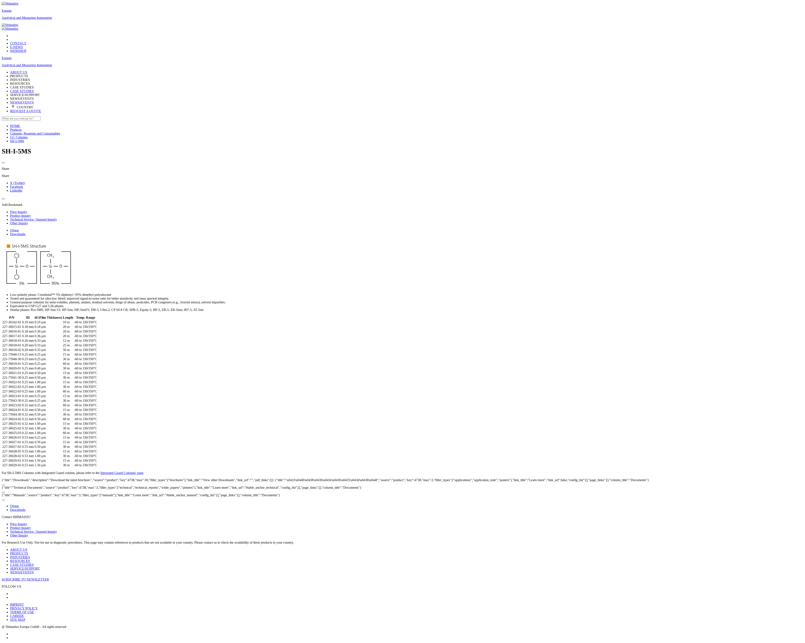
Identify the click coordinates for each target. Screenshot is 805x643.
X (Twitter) (17, 183)
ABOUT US (18, 549)
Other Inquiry (19, 535)
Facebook (16, 186)
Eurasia (7, 10)
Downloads (17, 234)
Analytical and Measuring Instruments (27, 17)
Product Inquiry (20, 528)
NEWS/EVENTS (22, 102)
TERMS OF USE (22, 612)
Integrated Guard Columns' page (121, 473)
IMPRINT (17, 604)
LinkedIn (16, 190)
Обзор (14, 230)
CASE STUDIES (22, 91)
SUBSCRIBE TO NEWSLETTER (25, 579)
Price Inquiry (18, 524)
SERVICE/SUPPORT (25, 568)
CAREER (17, 616)
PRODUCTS (19, 553)
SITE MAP (17, 619)
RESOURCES (20, 561)
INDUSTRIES (20, 557)
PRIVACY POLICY (24, 608)
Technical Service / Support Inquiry (33, 531)
